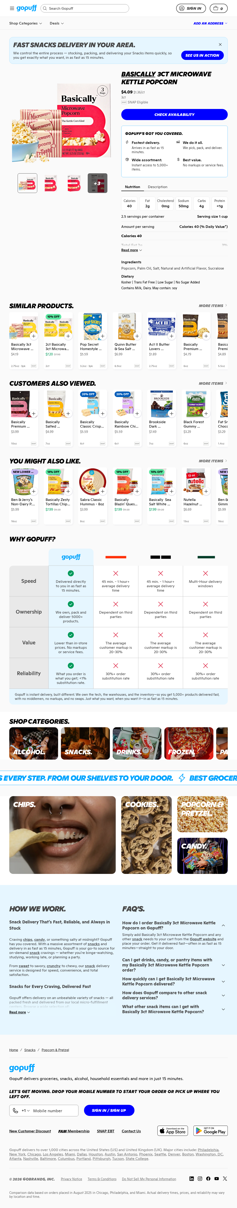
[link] (27, 8)
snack (137, 939)
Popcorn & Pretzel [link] (55, 1050)
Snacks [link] (29, 1050)
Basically (138, 74)
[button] (219, 8)
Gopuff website (203, 939)
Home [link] (13, 1050)
